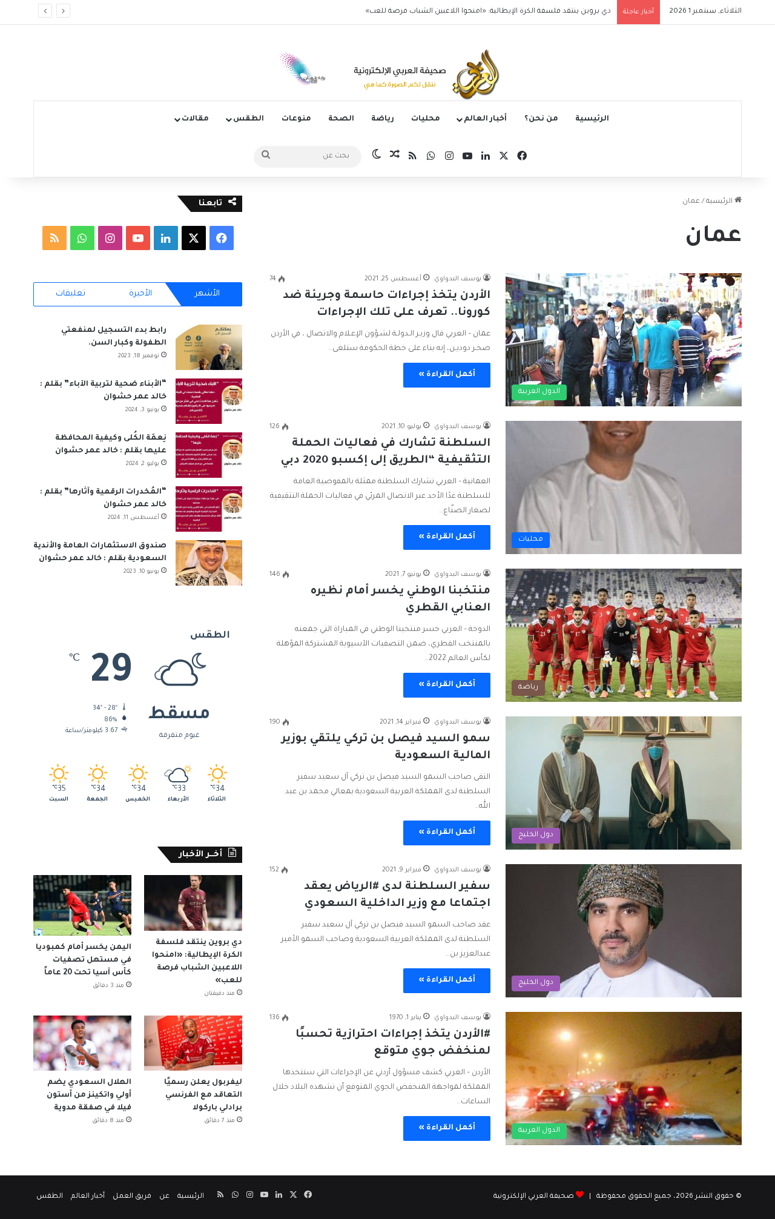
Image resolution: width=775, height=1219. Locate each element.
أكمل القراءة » (446, 375)
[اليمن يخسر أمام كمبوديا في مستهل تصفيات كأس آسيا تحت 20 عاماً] (82, 905)
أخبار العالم (485, 119)
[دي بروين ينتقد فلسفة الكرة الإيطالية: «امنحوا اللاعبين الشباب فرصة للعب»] (193, 902)
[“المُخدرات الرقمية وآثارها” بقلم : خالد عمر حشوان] (209, 509)
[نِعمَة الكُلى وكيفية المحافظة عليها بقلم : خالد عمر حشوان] (209, 455)
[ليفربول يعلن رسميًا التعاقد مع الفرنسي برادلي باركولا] (193, 1043)
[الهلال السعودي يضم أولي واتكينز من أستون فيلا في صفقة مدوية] (82, 1043)
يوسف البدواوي (457, 279)
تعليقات (70, 294)
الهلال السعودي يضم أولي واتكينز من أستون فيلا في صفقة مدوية (89, 1095)
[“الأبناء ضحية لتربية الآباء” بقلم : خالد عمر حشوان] (209, 401)
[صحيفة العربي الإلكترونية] (387, 76)
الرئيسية (592, 119)
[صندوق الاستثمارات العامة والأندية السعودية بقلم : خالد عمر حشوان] (209, 563)
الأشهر (207, 294)
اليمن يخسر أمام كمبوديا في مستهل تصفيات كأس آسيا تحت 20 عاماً (83, 960)
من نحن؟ (541, 119)
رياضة (382, 119)
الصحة (341, 119)
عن (164, 1197)
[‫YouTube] (138, 238)
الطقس (248, 119)
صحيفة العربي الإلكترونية (533, 1197)
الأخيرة (140, 294)
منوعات (296, 119)
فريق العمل (132, 1197)
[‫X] (194, 238)
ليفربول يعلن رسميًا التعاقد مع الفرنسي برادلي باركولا (203, 1095)
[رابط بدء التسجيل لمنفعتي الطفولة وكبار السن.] (209, 347)
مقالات (195, 119)
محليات (425, 119)
